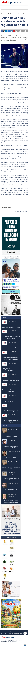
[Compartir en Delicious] (9, 31)
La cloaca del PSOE (11, 401)
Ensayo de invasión (10, 348)
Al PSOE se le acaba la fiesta (11, 421)
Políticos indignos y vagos (11, 327)
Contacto (22, 633)
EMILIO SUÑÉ (11, 440)
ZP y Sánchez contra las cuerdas (11, 369)
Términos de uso (10, 640)
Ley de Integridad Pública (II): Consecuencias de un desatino (11, 478)
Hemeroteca (4, 633)
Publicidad (16, 633)
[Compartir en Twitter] (4, 31)
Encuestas (10, 633)
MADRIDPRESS (12, 321)
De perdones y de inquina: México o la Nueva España (11, 501)
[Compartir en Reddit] (11, 31)
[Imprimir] (16, 31)
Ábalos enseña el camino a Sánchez (11, 390)
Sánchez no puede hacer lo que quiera (11, 337)
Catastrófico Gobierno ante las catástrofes (10, 358)
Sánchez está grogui (11, 410)
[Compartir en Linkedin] (6, 31)
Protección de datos (18, 640)
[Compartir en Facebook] (2, 31)
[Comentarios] (22, 31)
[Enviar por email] (19, 31)
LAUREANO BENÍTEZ (13, 429)
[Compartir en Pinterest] (14, 31)
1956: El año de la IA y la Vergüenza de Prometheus (11, 490)
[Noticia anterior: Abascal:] (24, 31)
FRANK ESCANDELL (13, 483)
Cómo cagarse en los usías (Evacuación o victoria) (11, 435)
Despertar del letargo (11, 457)
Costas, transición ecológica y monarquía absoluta (11, 446)
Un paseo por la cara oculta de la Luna (11, 467)
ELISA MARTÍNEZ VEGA (14, 451)
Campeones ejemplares (11, 380)
